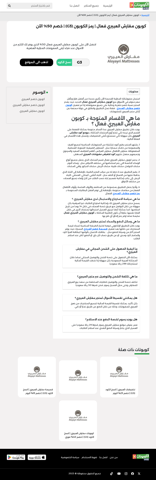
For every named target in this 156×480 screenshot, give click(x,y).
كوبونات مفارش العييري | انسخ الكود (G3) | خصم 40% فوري (79, 435)
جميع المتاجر (91, 5)
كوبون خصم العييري (33, 99)
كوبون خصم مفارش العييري (29, 105)
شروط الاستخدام (89, 457)
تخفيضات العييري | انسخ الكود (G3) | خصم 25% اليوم (120, 391)
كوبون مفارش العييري (32, 111)
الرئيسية (107, 5)
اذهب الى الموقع (36, 62)
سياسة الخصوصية (70, 457)
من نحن (114, 457)
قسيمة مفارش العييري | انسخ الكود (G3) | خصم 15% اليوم (38, 391)
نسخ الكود (64, 62)
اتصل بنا (74, 5)
